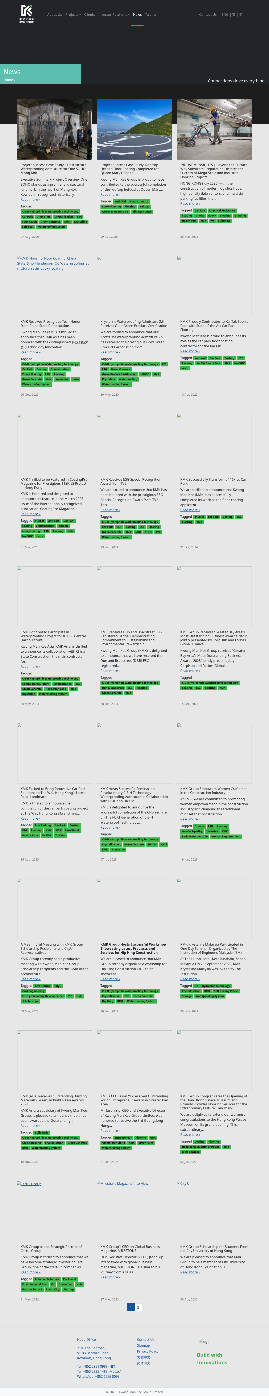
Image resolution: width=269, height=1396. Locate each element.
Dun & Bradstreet (113, 688)
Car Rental (69, 1279)
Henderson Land (56, 689)
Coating (187, 215)
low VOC (239, 363)
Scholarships (30, 1001)
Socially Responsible (195, 836)
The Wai (60, 835)
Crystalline (43, 216)
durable (64, 526)
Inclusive (212, 831)
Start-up (68, 1289)
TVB (158, 532)
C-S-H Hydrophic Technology (212, 986)
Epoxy (212, 215)
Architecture (42, 986)
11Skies (39, 521)
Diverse (199, 826)
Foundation (29, 221)
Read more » (31, 199)
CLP (119, 527)
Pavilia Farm (30, 835)
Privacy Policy (147, 1351)
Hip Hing (107, 1001)
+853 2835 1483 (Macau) (102, 1371)
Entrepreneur (123, 1137)
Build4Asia (41, 1132)
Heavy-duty (189, 220)
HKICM (152, 844)
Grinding (240, 215)
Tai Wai (46, 835)
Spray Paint (146, 1142)
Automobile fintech (47, 1279)
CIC (164, 364)
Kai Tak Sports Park (208, 363)
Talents (151, 14)
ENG (225, 14)
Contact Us (208, 14)
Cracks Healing (31, 1143)
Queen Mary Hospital (115, 211)
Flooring (130, 206)
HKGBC (144, 374)
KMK (67, 221)
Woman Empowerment (226, 836)
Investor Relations (112, 14)
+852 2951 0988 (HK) (99, 1366)
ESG (79, 216)
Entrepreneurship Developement (43, 996)
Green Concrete (50, 221)
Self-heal (27, 226)
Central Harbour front (35, 684)
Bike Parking (43, 825)
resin (76, 379)
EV (52, 1284)
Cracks (200, 215)
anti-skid (120, 201)
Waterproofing (128, 379)
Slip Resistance (142, 211)
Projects (71, 14)
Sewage (187, 996)
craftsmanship (45, 526)
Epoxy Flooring (111, 206)
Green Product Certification (119, 374)
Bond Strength (139, 201)
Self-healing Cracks (226, 991)
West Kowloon (191, 1152)
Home (8, 79)
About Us (54, 14)
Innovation (66, 1284)
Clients (89, 14)
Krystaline (80, 221)
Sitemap (143, 1345)
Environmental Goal (34, 1284)
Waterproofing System (51, 226)
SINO (148, 532)
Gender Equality (192, 831)
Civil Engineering (33, 991)
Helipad (144, 206)
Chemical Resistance (222, 210)
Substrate (224, 220)
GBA (153, 1137)
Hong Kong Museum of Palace (200, 1147)
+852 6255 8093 (107, 1376)
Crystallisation (64, 216)
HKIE (164, 844)
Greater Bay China (113, 1142)
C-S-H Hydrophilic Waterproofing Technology (50, 211)
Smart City (52, 1289)
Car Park (27, 216)
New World (72, 830)
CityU (57, 986)
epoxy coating (31, 531)
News (137, 14)
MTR (138, 532)
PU (212, 220)
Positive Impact (32, 1289)
